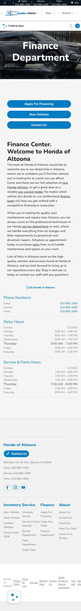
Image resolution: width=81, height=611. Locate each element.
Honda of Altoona (8, 582)
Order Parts (29, 550)
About (64, 504)
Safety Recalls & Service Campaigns (64, 582)
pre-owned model (30, 192)
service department (35, 226)
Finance (47, 504)
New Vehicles (39, 114)
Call (41, 287)
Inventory (12, 504)
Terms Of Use (25, 582)
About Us (64, 512)
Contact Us (39, 125)
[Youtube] (23, 487)
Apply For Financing (38, 104)
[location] (72, 2)
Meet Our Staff (68, 528)
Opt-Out (73, 582)
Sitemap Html (43, 582)
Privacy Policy (17, 582)
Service (28, 504)
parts (36, 245)
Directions (65, 523)
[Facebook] (7, 487)
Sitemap (34, 582)
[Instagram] (15, 487)
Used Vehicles (12, 517)
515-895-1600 (68, 303)
